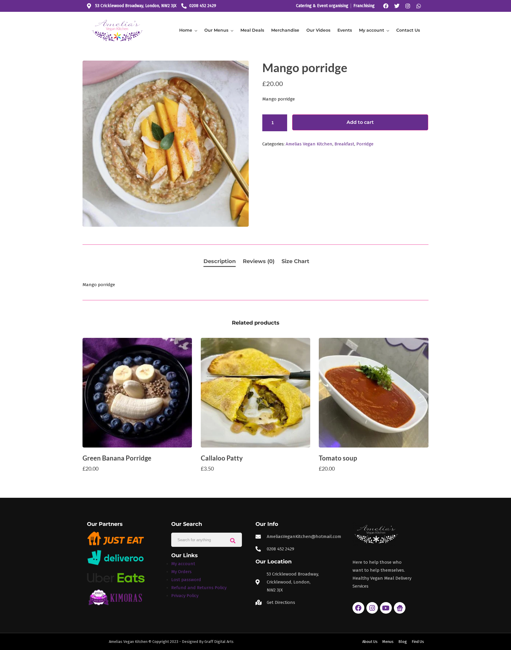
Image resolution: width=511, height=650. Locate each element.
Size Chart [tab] (295, 261)
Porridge (364, 144)
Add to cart (360, 122)
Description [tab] (219, 261)
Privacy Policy (184, 595)
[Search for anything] (233, 540)
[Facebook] (386, 6)
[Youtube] (386, 608)
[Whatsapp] (418, 6)
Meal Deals (252, 30)
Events (344, 30)
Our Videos (318, 30)
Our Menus (216, 30)
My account (371, 30)
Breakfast (344, 144)
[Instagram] (407, 6)
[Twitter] (397, 6)
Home (185, 30)
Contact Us (408, 30)
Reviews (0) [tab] (258, 261)
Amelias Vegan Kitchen (309, 144)
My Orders (181, 571)
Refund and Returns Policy (199, 587)
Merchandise (285, 30)
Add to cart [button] (137, 480)
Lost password (186, 579)
